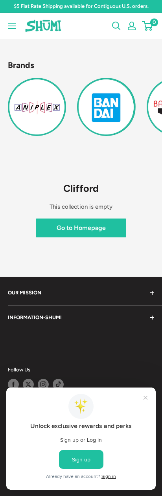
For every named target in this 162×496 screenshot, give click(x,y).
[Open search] (116, 26)
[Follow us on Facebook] (13, 384)
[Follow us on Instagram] (43, 384)
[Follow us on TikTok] (58, 384)
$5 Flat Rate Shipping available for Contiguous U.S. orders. (81, 6)
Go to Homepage (81, 227)
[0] (148, 26)
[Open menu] (12, 26)
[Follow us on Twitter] (28, 384)
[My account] (132, 26)
